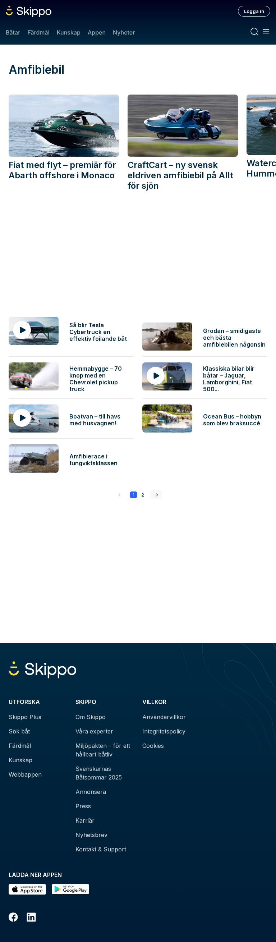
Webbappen (25, 774)
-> (156, 495)
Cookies (153, 745)
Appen (97, 32)
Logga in (254, 11)
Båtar (13, 32)
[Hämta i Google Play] (70, 889)
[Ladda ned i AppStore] (27, 889)
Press (83, 806)
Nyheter (124, 32)
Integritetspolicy (163, 731)
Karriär (85, 820)
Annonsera (90, 791)
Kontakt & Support (100, 849)
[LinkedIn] (31, 918)
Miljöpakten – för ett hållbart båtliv (102, 750)
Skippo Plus (25, 717)
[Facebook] (13, 918)
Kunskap (68, 32)
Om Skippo (90, 717)
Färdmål (38, 32)
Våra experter (94, 731)
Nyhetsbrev (91, 834)
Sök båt (19, 731)
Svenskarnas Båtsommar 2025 (98, 773)
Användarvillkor (164, 717)
